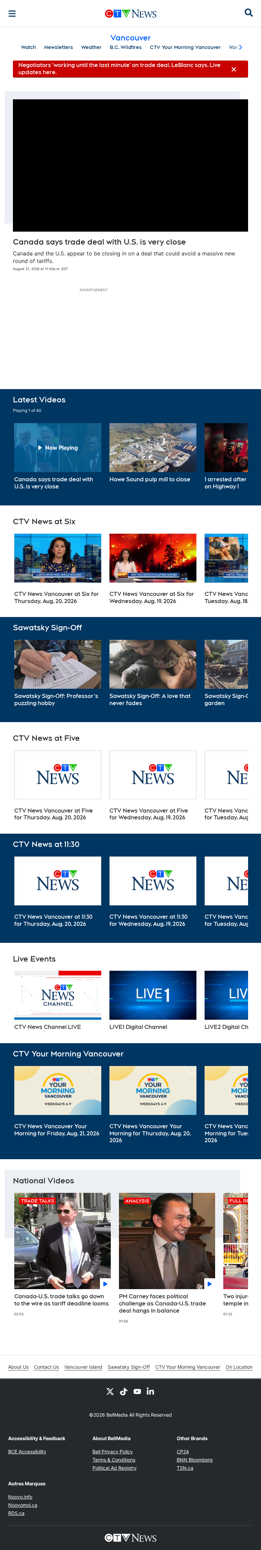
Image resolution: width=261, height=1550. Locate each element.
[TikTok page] (124, 1391)
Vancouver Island (83, 1367)
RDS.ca (16, 1513)
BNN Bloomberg (195, 1460)
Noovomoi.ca (22, 1505)
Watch (28, 47)
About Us (18, 1367)
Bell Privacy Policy (112, 1451)
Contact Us (46, 1367)
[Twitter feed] (110, 1391)
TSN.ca (185, 1468)
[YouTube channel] (137, 1391)
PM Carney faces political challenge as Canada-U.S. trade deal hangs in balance (162, 1303)
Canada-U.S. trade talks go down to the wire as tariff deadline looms (61, 1300)
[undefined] (57, 456)
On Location (239, 1367)
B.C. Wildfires (126, 47)
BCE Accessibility (27, 1451)
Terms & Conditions (113, 1460)
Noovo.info (20, 1497)
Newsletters (58, 47)
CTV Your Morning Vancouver (185, 47)
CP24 (183, 1451)
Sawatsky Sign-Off (129, 1367)
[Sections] (12, 13)
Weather (91, 47)
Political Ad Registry (114, 1468)
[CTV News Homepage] (130, 14)
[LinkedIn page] (151, 1391)
